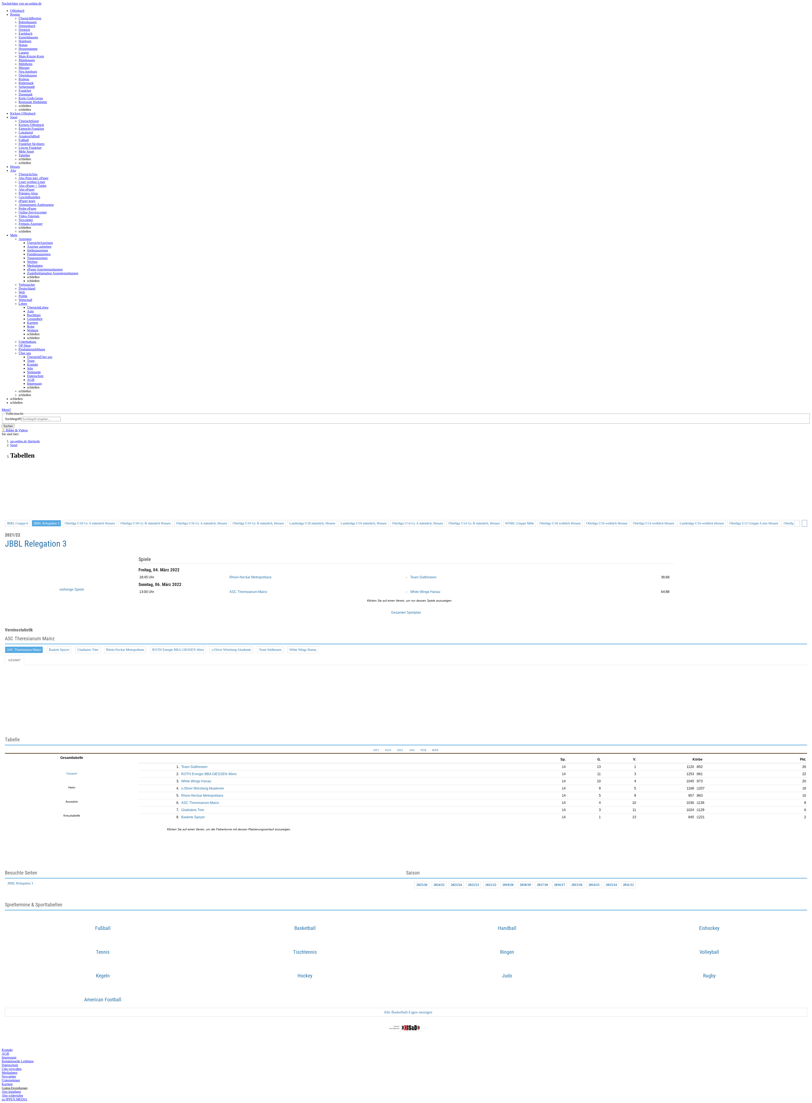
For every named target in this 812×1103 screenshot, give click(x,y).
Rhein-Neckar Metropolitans (250, 577)
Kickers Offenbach (31, 125)
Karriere (32, 322)
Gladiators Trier (87, 650)
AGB (30, 380)
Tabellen (24, 155)
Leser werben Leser (32, 182)
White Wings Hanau (425, 592)
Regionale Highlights (33, 102)
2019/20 (507, 885)
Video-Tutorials (29, 216)
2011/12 (628, 885)
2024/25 (438, 885)
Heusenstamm (28, 49)
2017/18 (542, 885)
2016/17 (559, 885)
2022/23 (473, 885)
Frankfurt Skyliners (31, 144)
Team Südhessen (423, 577)
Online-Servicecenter (33, 212)
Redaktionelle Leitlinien (18, 1061)
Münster (24, 68)
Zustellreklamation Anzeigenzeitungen (52, 273)
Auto (30, 311)
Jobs (30, 368)
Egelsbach (25, 33)
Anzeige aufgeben (39, 246)
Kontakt (32, 364)
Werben (32, 262)
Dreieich (24, 29)
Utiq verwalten (12, 1069)
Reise (30, 326)
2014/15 (593, 885)
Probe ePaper (27, 208)
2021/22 (490, 885)
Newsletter (26, 220)
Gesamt (14, 660)
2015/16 (576, 885)
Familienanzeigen (39, 254)
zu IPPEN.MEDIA (14, 1099)
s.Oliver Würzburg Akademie (231, 650)
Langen (24, 52)
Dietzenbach (27, 26)
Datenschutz (35, 376)
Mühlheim (25, 64)
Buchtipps (34, 315)
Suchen (8, 426)
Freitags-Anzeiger (31, 224)
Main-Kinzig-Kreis (31, 56)
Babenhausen (28, 22)
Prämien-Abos (28, 193)
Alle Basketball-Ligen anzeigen (407, 1012)
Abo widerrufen (12, 1095)
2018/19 (525, 885)
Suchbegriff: (13, 419)
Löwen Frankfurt (30, 147)
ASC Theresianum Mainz (248, 592)
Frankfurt (25, 90)
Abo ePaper (26, 189)
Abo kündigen (11, 1091)
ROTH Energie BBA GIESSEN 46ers (178, 650)
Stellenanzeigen (37, 250)
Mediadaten (35, 265)
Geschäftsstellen (29, 197)
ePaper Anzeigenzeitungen (45, 269)
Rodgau (24, 79)
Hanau (23, 45)
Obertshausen (28, 75)
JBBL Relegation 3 (20, 883)
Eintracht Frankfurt (31, 128)
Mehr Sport (26, 151)
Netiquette (34, 372)
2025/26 (421, 885)
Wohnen (32, 330)
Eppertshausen (28, 37)
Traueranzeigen (37, 258)
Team (30, 361)
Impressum (34, 383)
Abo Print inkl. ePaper (33, 178)
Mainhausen (27, 60)
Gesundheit (34, 319)
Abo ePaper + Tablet (32, 185)
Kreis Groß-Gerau (31, 98)
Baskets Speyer (59, 650)
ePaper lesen (27, 201)
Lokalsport (26, 132)
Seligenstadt (27, 87)
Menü (6, 410)
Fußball (24, 140)
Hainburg (25, 41)
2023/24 (456, 885)
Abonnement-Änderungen (36, 205)
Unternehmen (11, 1080)
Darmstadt (25, 94)
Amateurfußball (29, 136)
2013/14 (611, 885)
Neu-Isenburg (28, 71)
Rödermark (26, 83)
